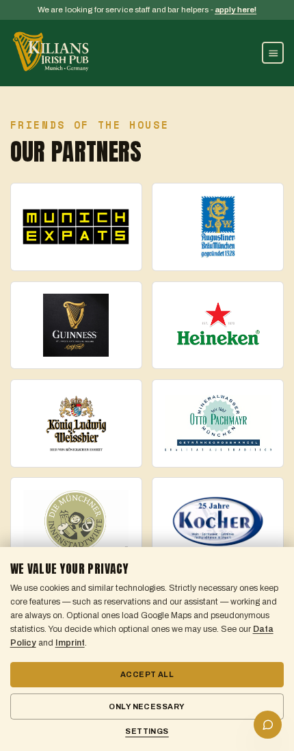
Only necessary (147, 706)
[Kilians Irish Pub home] (51, 53)
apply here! (235, 9)
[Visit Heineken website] (218, 325)
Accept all (147, 674)
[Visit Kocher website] (218, 521)
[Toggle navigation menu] (273, 53)
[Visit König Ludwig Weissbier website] (76, 423)
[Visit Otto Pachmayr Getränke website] (218, 423)
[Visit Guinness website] (76, 325)
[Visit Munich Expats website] (76, 227)
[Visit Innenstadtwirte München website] (76, 521)
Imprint (70, 643)
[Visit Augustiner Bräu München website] (218, 227)
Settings (147, 731)
